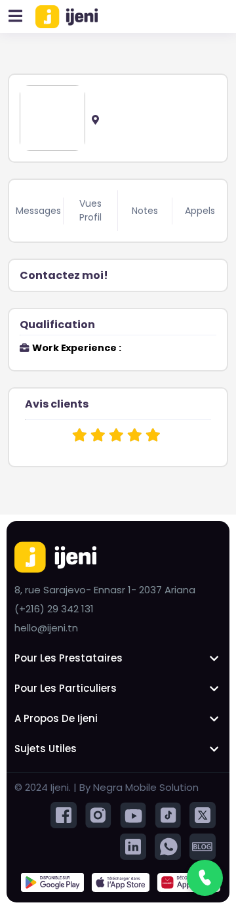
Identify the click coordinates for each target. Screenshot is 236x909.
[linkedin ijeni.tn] (133, 846)
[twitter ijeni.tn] (202, 815)
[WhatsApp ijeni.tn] (168, 846)
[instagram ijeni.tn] (98, 815)
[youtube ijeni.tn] (133, 815)
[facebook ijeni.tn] (63, 815)
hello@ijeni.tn (46, 628)
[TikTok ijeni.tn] (168, 815)
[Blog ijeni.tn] (202, 846)
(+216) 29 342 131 (54, 609)
